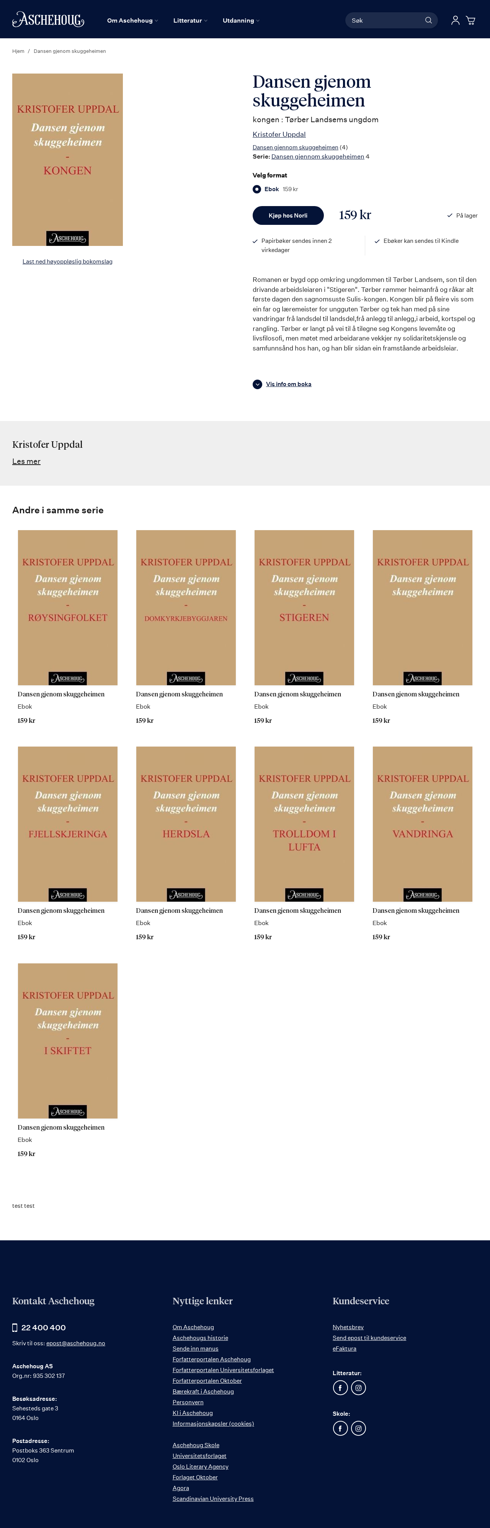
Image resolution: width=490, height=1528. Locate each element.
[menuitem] (133, 20)
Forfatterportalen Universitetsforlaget (223, 1370)
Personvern (188, 1402)
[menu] (183, 20)
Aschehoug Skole (196, 1445)
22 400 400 (43, 1327)
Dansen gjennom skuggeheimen (295, 147)
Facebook (340, 1387)
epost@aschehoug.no (75, 1343)
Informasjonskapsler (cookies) (213, 1423)
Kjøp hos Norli (288, 215)
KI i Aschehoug (193, 1413)
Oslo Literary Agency (201, 1466)
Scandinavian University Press (213, 1498)
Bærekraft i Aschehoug (203, 1391)
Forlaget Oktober (195, 1477)
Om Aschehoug (193, 1327)
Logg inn (455, 20)
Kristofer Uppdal (279, 134)
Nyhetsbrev (348, 1327)
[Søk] (428, 20)
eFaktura (344, 1348)
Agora (181, 1488)
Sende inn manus (196, 1348)
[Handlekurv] (472, 20)
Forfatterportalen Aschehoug (212, 1359)
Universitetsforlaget (200, 1455)
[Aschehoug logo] (48, 19)
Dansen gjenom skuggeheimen (61, 694)
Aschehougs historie (200, 1337)
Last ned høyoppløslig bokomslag (68, 261)
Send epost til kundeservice (369, 1337)
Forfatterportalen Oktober (207, 1380)
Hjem (18, 51)
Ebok (281, 189)
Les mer (26, 461)
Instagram (358, 1387)
